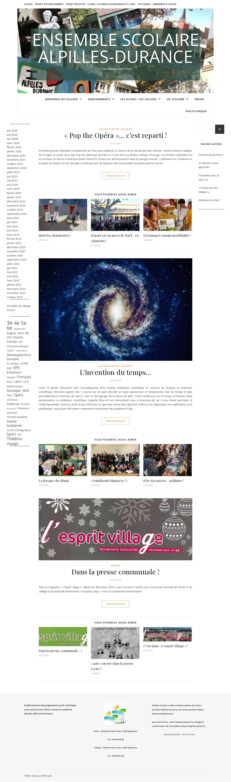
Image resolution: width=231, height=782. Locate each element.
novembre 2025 (16, 159)
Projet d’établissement (49, 4)
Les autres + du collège (138, 99)
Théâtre (14, 439)
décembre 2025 (16, 155)
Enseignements (99, 99)
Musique (14, 390)
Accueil (28, 4)
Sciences (12, 412)
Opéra (18, 395)
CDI (9, 337)
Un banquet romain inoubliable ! (167, 235)
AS (27, 333)
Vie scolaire (175, 99)
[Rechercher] (219, 129)
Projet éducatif (75, 4)
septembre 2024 (17, 213)
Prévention (23, 408)
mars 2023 (13, 280)
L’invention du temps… (115, 372)
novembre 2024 (16, 205)
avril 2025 (12, 184)
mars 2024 (13, 234)
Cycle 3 (11, 350)
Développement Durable (19, 357)
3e (10, 323)
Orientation (12, 399)
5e (23, 323)
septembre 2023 (17, 259)
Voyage (12, 443)
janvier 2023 (14, 284)
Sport (11, 434)
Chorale (12, 341)
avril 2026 (12, 138)
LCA (25, 381)
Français (24, 377)
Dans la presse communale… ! (60, 651)
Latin (18, 381)
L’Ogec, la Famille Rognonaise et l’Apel (112, 4)
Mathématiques (15, 386)
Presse (199, 99)
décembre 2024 (16, 201)
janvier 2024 (14, 243)
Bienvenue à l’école (164, 4)
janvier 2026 (14, 151)
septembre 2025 (17, 168)
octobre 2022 (15, 297)
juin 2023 (12, 268)
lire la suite (115, 175)
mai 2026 (12, 134)
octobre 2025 (15, 163)
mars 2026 (13, 143)
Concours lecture (17, 346)
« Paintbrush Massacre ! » (109, 481)
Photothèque (196, 111)
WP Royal (46, 775)
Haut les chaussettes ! (54, 235)
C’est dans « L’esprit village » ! (165, 646)
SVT (20, 434)
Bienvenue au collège (61, 99)
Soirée (12, 421)
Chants (18, 337)
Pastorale (144, 4)
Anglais (11, 333)
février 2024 (14, 238)
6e (9, 328)
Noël (9, 395)
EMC (9, 368)
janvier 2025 (14, 197)
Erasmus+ (14, 372)
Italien (10, 381)
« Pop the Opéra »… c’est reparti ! (115, 135)
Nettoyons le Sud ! (209, 200)
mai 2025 (12, 180)
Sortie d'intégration (19, 430)
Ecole (24, 363)
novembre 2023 (16, 251)
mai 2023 (12, 272)
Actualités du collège (19, 305)
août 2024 (13, 218)
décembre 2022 (16, 288)
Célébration (21, 350)
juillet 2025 (13, 172)
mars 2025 (13, 188)
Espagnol (11, 377)
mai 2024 (12, 226)
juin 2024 (12, 222)
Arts (21, 333)
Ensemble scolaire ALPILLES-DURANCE (115, 48)
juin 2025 (12, 176)
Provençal (11, 408)
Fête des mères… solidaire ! (163, 481)
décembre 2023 (16, 247)
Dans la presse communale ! (116, 571)
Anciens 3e (19, 328)
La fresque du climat (54, 481)
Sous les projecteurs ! (211, 154)
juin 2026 (12, 130)
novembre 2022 (16, 293)
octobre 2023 (15, 255)
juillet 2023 (13, 263)
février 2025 (14, 193)
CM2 (20, 341)
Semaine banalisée (17, 417)
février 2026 (14, 147)
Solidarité (14, 426)
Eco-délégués (13, 363)
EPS (17, 368)
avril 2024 (12, 230)
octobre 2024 (15, 209)
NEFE (25, 391)
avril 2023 (12, 276)
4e (16, 323)
